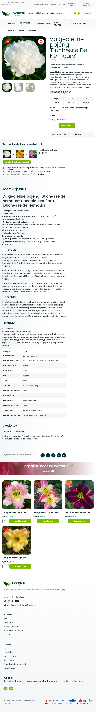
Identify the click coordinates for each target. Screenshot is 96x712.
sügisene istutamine (11, 342)
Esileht (52, 60)
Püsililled (67, 60)
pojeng (40, 339)
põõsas (47, 339)
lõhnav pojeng (25, 337)
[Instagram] (11, 688)
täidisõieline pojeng (30, 342)
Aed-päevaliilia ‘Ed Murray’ (77, 512)
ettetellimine (52, 334)
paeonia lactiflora (56, 337)
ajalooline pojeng (16, 334)
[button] (4, 58)
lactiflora (14, 337)
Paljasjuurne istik (59, 120)
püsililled (56, 339)
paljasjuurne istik (9, 339)
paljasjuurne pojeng (27, 339)
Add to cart (66, 125)
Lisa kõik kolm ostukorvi (17, 162)
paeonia (43, 337)
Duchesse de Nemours (35, 334)
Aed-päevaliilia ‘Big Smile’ (14, 557)
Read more (47, 521)
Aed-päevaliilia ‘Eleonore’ (14, 512)
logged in (18, 438)
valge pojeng (46, 342)
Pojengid (75, 60)
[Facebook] (5, 688)
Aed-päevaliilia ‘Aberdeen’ (46, 512)
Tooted (59, 60)
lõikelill (36, 337)
